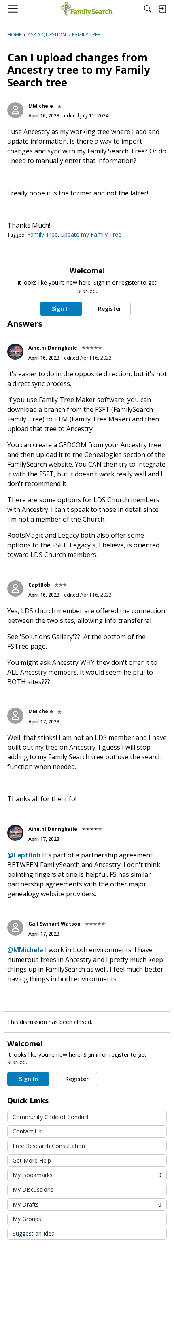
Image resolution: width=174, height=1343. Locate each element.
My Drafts (87, 1204)
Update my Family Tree (90, 234)
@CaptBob (23, 855)
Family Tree (42, 234)
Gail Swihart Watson (54, 923)
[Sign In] (162, 9)
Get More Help (32, 1160)
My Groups (27, 1219)
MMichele (40, 106)
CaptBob (39, 584)
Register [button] (109, 308)
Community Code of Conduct (51, 1117)
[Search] (147, 9)
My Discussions (33, 1189)
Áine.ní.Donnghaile (52, 347)
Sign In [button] (61, 308)
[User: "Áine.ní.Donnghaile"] (15, 352)
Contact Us (27, 1131)
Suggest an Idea (34, 1233)
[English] (86, 9)
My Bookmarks (87, 1175)
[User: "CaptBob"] (15, 588)
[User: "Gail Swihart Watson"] (15, 928)
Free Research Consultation (49, 1146)
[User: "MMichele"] (15, 110)
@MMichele (25, 949)
